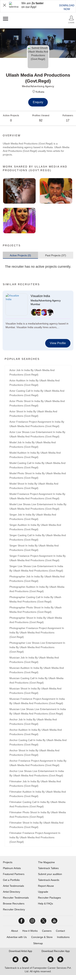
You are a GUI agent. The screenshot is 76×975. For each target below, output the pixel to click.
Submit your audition (50, 874)
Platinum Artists (12, 868)
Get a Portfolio (11, 879)
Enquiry (38, 102)
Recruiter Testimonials (16, 897)
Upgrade (43, 891)
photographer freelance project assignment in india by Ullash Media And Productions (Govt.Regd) (36, 632)
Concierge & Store (42, 937)
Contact (60, 930)
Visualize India (40, 296)
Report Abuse (46, 885)
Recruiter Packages (49, 897)
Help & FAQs (45, 903)
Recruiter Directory (14, 909)
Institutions (63, 937)
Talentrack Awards (48, 879)
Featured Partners (13, 874)
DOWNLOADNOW (66, 7)
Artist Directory (11, 891)
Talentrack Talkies (48, 868)
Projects (7, 862)
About (14, 930)
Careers (46, 930)
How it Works (30, 930)
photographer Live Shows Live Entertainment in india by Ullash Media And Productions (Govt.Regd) (37, 647)
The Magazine (46, 862)
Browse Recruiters (13, 903)
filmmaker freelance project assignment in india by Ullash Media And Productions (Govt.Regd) (34, 837)
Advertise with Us (17, 937)
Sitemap (38, 943)
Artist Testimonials (13, 885)
